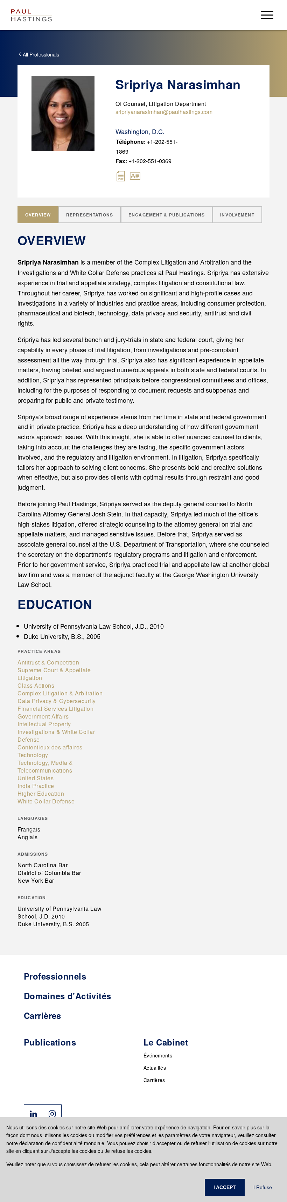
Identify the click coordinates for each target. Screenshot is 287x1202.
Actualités (155, 1067)
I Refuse (262, 1187)
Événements (158, 1055)
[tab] (38, 214)
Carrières (154, 1079)
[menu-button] (267, 15)
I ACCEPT (225, 1187)
